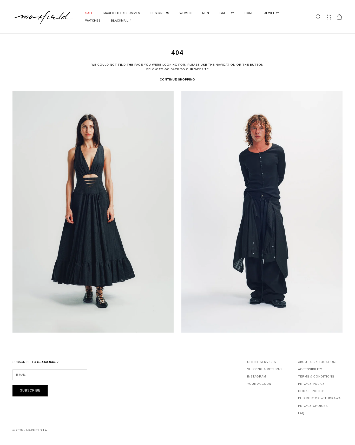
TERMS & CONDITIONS (316, 376)
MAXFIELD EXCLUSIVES (121, 13)
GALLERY (227, 13)
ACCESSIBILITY (310, 369)
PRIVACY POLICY (311, 383)
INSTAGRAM (256, 376)
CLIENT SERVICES (261, 361)
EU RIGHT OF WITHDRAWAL (320, 398)
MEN (205, 13)
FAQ (301, 413)
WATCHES (93, 20)
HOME (249, 13)
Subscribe (30, 390)
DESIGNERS (159, 13)
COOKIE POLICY (311, 391)
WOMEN (186, 13)
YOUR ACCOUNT (260, 383)
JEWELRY (271, 13)
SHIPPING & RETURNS (264, 369)
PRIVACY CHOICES (313, 405)
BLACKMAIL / (121, 20)
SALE (89, 13)
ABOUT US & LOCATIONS (318, 361)
